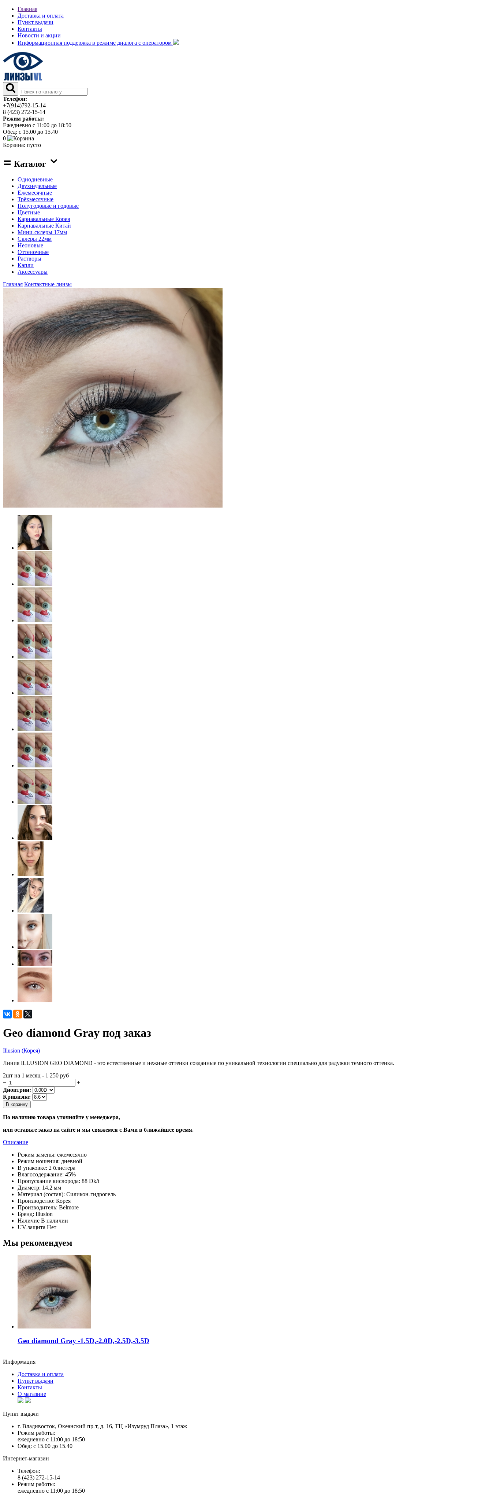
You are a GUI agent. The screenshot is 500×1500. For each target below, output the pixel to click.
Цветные (29, 212)
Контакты (30, 29)
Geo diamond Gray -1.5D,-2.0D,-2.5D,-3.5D (83, 1341)
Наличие (29, 1220)
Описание (15, 1142)
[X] (27, 1014)
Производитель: (37, 1207)
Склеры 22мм (35, 239)
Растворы (29, 258)
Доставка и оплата (41, 15)
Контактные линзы (48, 284)
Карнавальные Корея (44, 219)
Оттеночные (33, 252)
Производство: (36, 1201)
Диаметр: (29, 1187)
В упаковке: (32, 1168)
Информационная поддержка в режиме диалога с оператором (95, 43)
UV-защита (31, 1227)
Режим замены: (37, 1154)
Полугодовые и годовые (48, 206)
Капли (26, 265)
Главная (27, 9)
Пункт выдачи (35, 22)
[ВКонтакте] (7, 1014)
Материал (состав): (41, 1194)
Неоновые (30, 245)
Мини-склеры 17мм (42, 232)
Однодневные (35, 179)
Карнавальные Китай (44, 225)
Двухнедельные (37, 186)
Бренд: (26, 1214)
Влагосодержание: (41, 1174)
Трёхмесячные (35, 199)
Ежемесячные (35, 192)
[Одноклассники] (17, 1014)
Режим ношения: (39, 1161)
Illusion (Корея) (21, 1050)
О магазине (32, 1394)
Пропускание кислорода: (49, 1181)
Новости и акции (39, 35)
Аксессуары (33, 272)
